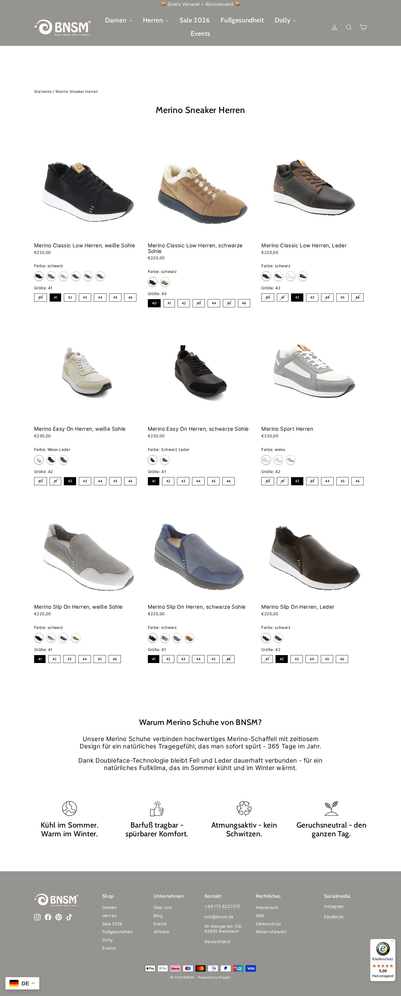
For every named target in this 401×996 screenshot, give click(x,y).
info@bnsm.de (219, 916)
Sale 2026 (194, 20)
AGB (260, 915)
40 (40, 296)
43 (85, 296)
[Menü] (392, 942)
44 (100, 296)
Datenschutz (268, 923)
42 (70, 296)
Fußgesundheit (242, 20)
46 (130, 296)
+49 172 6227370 (222, 906)
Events (200, 33)
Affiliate (161, 931)
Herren (153, 20)
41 (55, 296)
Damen (116, 20)
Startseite (43, 91)
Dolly (283, 20)
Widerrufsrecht (271, 931)
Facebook (334, 916)
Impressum (267, 907)
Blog (158, 915)
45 (115, 296)
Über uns (163, 907)
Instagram (334, 906)
